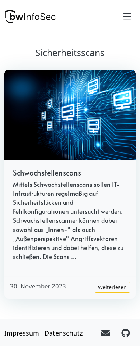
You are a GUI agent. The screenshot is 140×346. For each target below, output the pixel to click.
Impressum (21, 333)
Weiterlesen (112, 287)
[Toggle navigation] (127, 16)
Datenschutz (64, 333)
